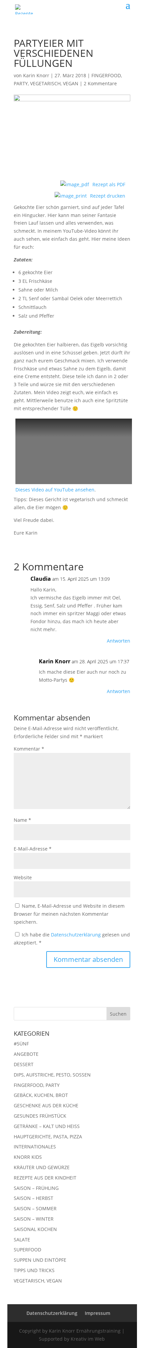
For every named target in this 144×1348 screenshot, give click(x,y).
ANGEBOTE (26, 1054)
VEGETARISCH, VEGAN (54, 83)
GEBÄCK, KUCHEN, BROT (41, 1095)
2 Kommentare (100, 83)
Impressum (97, 1313)
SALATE (22, 1239)
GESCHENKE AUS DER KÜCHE (46, 1105)
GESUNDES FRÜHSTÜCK (40, 1116)
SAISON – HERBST (33, 1198)
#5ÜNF (21, 1043)
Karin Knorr (36, 75)
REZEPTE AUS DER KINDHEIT (45, 1177)
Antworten (118, 641)
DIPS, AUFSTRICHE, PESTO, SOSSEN (52, 1075)
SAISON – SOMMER (35, 1208)
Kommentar (29, 749)
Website (23, 877)
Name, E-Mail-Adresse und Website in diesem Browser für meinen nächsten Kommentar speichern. (69, 914)
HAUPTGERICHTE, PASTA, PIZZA (48, 1136)
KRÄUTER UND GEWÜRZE (42, 1167)
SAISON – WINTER (34, 1219)
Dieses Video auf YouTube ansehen (54, 489)
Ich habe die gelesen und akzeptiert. (72, 938)
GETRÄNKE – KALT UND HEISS (47, 1126)
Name (22, 820)
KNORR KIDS (28, 1157)
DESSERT (23, 1064)
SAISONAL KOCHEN (35, 1229)
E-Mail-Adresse (33, 849)
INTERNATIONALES (35, 1146)
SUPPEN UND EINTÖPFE (40, 1260)
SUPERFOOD (27, 1249)
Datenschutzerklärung (76, 934)
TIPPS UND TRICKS (34, 1270)
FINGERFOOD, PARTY (37, 1085)
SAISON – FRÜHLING (36, 1188)
